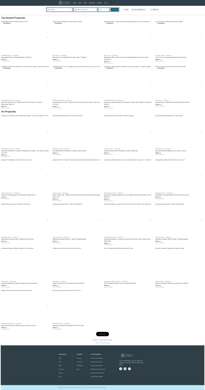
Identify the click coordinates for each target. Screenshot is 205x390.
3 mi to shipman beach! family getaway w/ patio (120, 283)
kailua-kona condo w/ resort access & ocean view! (18, 325)
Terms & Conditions (88, 387)
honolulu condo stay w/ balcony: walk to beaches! (121, 151)
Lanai (105, 3)
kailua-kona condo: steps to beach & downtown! (17, 239)
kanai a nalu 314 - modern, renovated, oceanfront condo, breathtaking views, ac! (76, 196)
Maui (80, 3)
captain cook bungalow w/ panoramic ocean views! (18, 195)
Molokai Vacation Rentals (97, 373)
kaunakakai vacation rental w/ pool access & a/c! (172, 195)
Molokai (99, 3)
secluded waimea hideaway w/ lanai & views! (170, 151)
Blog (78, 369)
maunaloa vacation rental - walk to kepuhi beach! (69, 239)
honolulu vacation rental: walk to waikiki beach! (171, 239)
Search (115, 9)
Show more (102, 334)
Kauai (85, 3)
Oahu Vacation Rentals (97, 358)
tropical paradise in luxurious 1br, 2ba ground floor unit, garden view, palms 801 (127, 240)
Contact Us (79, 362)
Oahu (74, 3)
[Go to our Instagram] (125, 368)
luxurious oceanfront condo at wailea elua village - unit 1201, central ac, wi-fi (25, 152)
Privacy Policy (97, 387)
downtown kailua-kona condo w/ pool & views (68, 325)
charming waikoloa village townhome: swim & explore (19, 283)
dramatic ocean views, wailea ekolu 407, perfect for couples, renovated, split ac (21, 103)
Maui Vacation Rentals (97, 362)
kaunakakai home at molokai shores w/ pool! (16, 57)
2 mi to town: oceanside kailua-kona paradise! (170, 57)
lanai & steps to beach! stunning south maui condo (172, 102)
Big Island (92, 3)
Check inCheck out (82, 9)
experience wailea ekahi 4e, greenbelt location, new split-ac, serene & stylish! (128, 103)
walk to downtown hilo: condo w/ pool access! (68, 283)
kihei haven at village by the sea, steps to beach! (69, 57)
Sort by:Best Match (138, 9)
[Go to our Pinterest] (129, 368)
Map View (155, 9)
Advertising (80, 365)
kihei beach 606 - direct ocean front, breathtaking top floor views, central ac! (126, 58)
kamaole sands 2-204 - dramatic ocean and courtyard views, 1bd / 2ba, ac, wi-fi (76, 103)
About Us (79, 358)
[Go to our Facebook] (120, 368)
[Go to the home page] (64, 3)
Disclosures (103, 387)
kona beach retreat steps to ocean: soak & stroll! (69, 151)
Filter (127, 9)
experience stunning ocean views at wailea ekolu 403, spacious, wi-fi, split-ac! (127, 196)
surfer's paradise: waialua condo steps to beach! (171, 283)
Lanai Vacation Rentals (97, 376)
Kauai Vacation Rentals (97, 365)
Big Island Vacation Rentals (98, 369)
